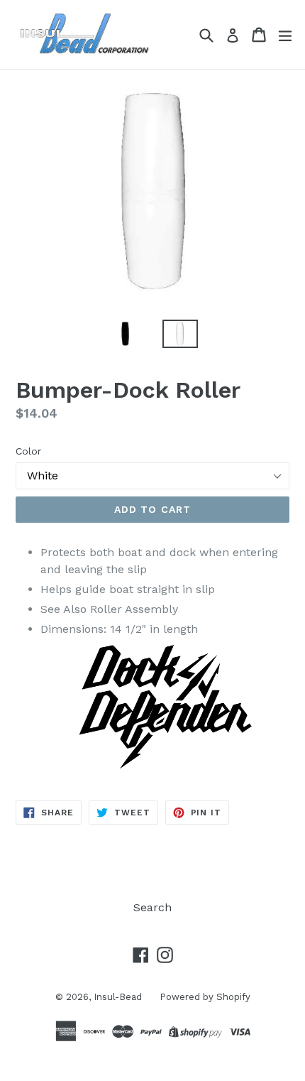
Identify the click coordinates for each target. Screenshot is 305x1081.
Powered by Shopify (205, 997)
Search (152, 907)
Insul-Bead (118, 997)
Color (28, 451)
